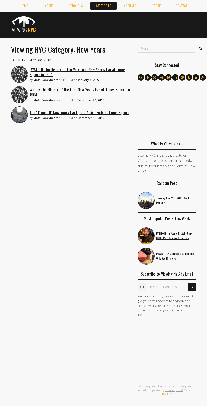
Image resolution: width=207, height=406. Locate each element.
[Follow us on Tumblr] (189, 77)
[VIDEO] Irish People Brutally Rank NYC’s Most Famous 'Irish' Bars (174, 235)
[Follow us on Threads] (161, 77)
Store (156, 5)
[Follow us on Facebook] (148, 77)
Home (24, 5)
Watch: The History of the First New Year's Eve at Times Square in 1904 (80, 92)
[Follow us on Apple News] (196, 77)
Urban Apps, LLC (174, 390)
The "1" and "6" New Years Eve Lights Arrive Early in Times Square (79, 112)
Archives (130, 5)
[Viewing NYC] (24, 24)
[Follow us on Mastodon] (182, 77)
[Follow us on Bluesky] (168, 77)
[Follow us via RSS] (203, 77)
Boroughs (76, 5)
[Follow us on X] (154, 77)
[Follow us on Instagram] (141, 77)
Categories (103, 5)
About (49, 5)
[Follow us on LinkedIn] (175, 77)
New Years (36, 60)
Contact (181, 5)
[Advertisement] (122, 24)
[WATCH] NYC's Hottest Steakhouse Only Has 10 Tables (175, 255)
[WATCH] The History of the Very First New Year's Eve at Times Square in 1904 (77, 71)
